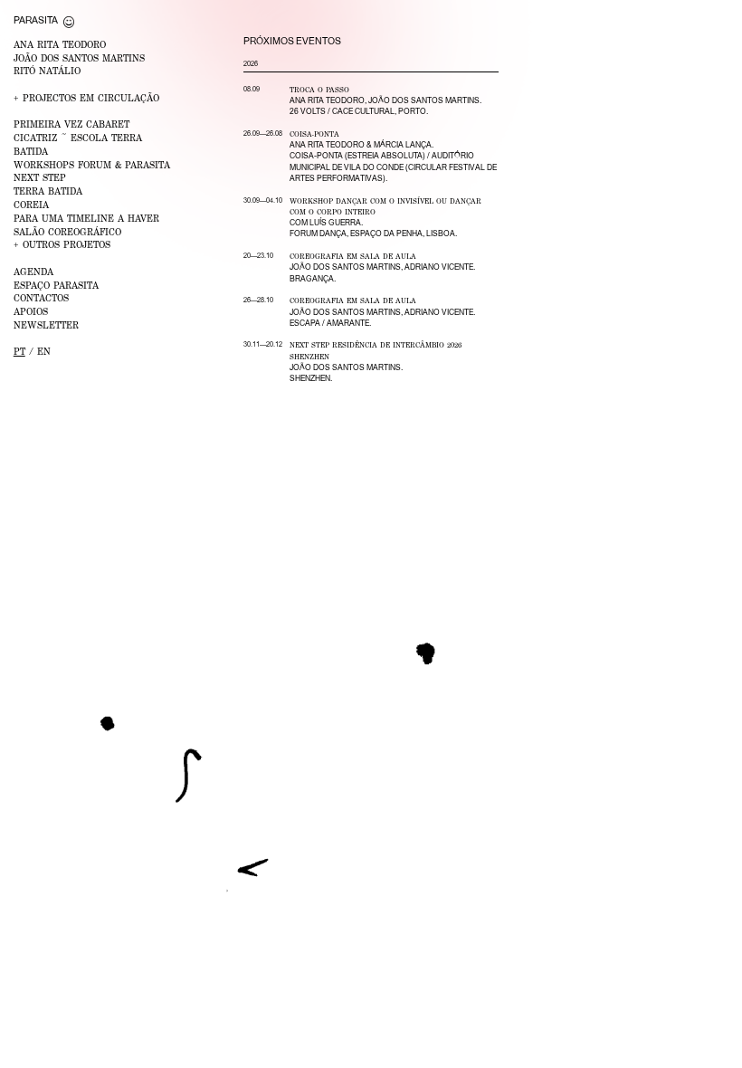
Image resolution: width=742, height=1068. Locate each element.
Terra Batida (48, 191)
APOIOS (31, 311)
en (44, 351)
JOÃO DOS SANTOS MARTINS (79, 57)
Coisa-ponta (314, 133)
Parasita (36, 19)
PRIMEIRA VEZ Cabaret (71, 124)
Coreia (31, 204)
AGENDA (33, 271)
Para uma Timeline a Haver (86, 218)
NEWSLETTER (46, 324)
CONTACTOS (41, 297)
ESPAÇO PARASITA (56, 285)
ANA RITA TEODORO (60, 44)
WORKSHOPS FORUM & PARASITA (92, 164)
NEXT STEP (40, 177)
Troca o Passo (319, 89)
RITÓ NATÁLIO (47, 70)
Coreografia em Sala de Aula (353, 256)
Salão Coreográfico (67, 231)
